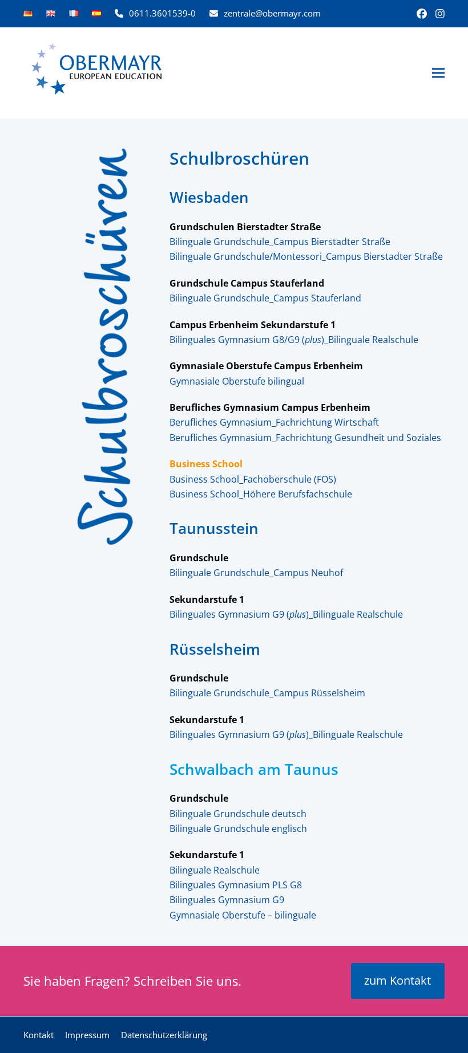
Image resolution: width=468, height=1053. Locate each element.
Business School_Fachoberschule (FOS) (253, 479)
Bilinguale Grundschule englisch (238, 828)
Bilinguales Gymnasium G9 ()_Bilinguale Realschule (286, 614)
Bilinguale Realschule (215, 870)
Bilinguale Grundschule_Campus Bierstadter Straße (280, 241)
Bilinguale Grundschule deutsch (238, 813)
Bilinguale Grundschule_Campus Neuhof (256, 572)
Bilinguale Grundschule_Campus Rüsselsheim (267, 693)
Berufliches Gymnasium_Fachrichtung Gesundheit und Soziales (305, 437)
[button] (438, 73)
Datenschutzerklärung (164, 1034)
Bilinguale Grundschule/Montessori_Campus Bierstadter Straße (306, 256)
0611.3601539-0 (162, 13)
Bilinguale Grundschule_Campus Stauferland (265, 298)
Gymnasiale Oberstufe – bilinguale (243, 915)
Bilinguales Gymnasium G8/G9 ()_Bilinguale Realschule (294, 339)
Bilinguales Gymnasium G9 (227, 899)
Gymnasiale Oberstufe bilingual (237, 381)
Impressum (87, 1034)
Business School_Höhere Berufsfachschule (261, 494)
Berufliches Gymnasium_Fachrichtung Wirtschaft (274, 422)
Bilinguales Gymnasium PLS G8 (236, 885)
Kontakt (38, 1034)
